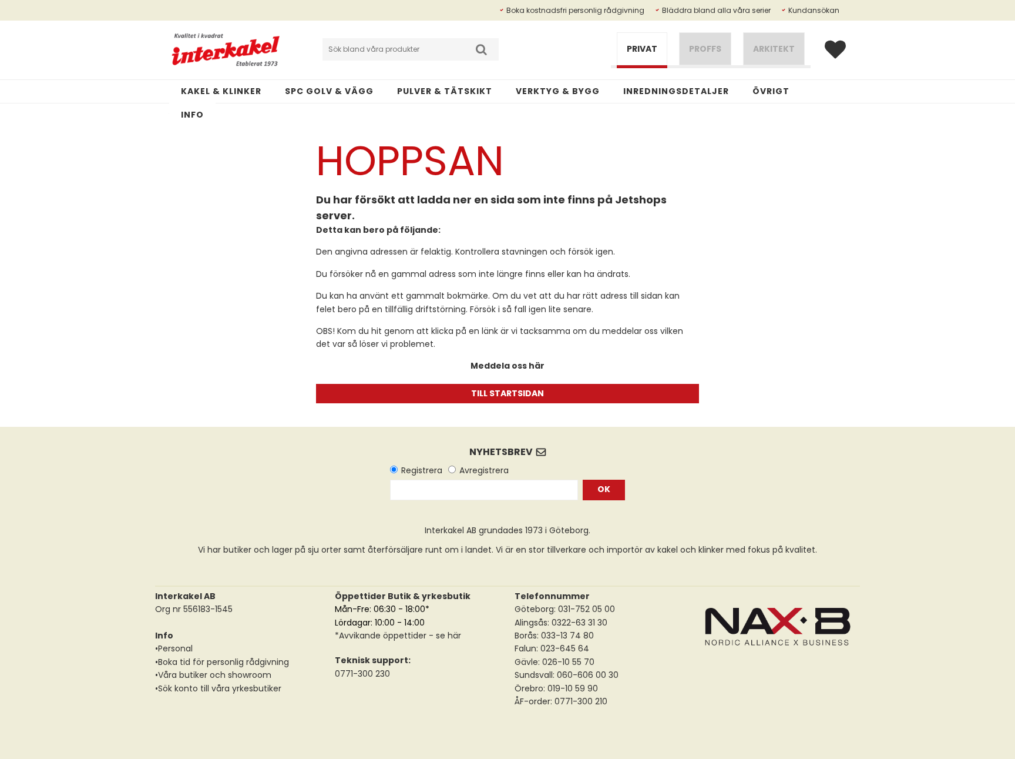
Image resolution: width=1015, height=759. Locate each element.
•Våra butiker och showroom (213, 675)
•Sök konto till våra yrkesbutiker (218, 688)
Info (192, 115)
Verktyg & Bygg (558, 91)
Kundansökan (813, 10)
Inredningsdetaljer (676, 91)
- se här (443, 635)
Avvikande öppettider (382, 635)
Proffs (705, 49)
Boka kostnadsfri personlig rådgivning (575, 10)
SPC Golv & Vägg (329, 91)
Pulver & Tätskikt (444, 91)
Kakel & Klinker (221, 91)
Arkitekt (774, 49)
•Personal (174, 648)
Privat (642, 49)
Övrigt (770, 91)
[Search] (481, 49)
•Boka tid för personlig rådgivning (222, 662)
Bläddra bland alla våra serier (716, 10)
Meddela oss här (507, 366)
